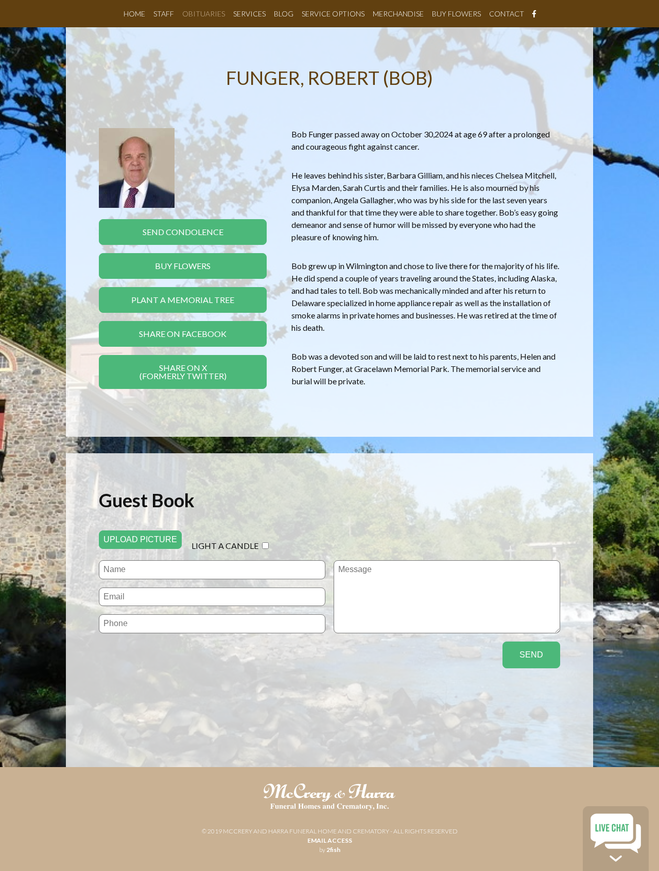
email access (329, 840)
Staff (163, 13)
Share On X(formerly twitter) (183, 372)
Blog (283, 13)
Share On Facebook (183, 334)
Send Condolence (183, 232)
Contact (506, 13)
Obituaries (203, 13)
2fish (333, 850)
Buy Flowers (456, 13)
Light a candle (225, 545)
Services (249, 13)
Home (134, 13)
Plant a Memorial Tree (182, 300)
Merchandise (398, 13)
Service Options (333, 13)
